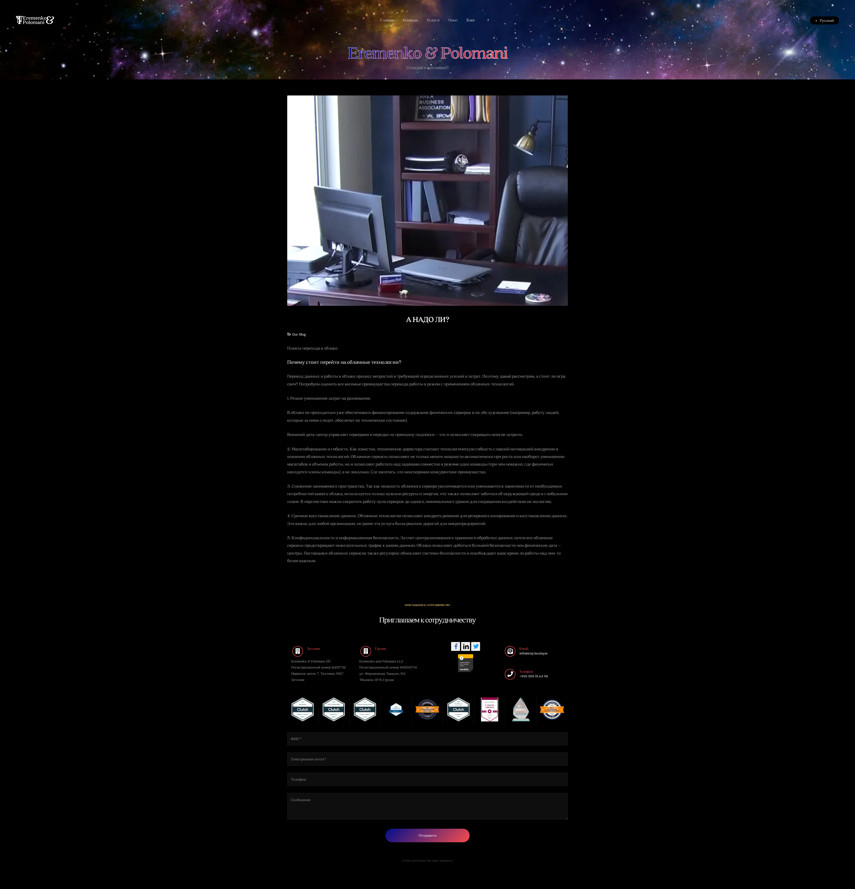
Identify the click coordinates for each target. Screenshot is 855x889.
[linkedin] (465, 646)
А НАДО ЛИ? (427, 319)
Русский (826, 20)
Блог (471, 20)
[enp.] (35, 20)
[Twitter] (475, 646)
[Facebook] (455, 646)
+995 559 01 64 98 (533, 676)
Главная (387, 20)
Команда (410, 20)
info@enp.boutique (533, 653)
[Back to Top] (841, 875)
